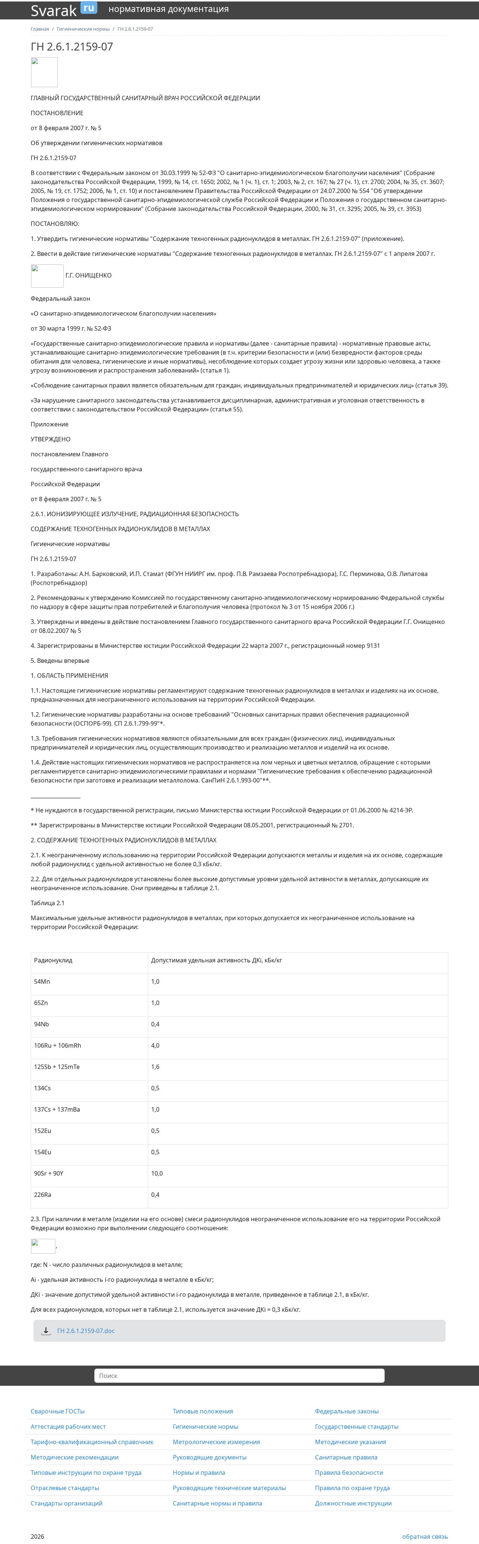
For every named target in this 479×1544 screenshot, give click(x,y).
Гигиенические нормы (205, 1426)
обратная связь (425, 1536)
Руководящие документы (210, 1457)
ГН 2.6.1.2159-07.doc (86, 1331)
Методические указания (350, 1442)
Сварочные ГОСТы (58, 1411)
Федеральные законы (347, 1411)
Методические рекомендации (75, 1457)
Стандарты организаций (67, 1503)
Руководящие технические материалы (229, 1488)
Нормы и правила (199, 1472)
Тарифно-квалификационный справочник (92, 1442)
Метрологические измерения (216, 1442)
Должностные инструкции (353, 1503)
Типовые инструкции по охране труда (86, 1472)
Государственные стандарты (357, 1426)
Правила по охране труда (352, 1488)
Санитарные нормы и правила (217, 1503)
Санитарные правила (346, 1457)
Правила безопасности (349, 1472)
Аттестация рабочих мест (68, 1426)
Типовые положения (203, 1411)
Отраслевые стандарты (65, 1488)
